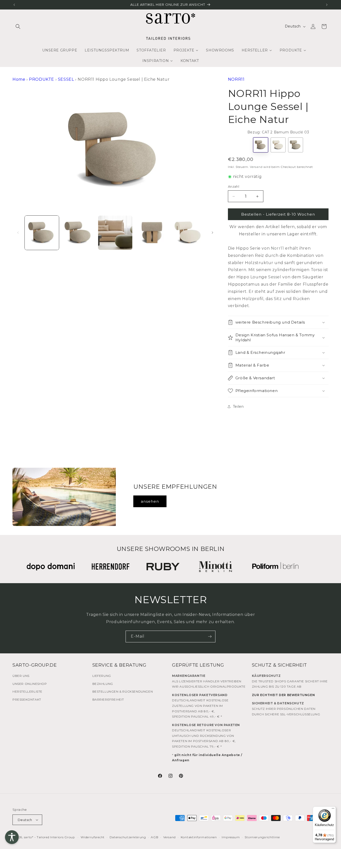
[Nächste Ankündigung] (326, 4)
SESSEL (66, 79)
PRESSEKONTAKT (26, 699)
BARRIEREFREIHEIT (108, 699)
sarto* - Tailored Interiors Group (49, 837)
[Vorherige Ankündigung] (14, 4)
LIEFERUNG (101, 676)
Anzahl (233, 186)
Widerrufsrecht (93, 837)
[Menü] (333, 810)
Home (18, 79)
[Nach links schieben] (17, 232)
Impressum (231, 837)
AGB (154, 837)
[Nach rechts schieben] (212, 232)
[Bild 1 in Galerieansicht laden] (42, 233)
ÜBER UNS (20, 676)
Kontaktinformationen (199, 837)
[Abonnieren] (209, 636)
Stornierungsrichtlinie (262, 837)
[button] (17, 26)
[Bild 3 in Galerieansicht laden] (115, 233)
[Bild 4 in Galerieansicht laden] (152, 233)
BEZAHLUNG (102, 684)
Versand (256, 167)
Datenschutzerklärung (128, 837)
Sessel (274, 277)
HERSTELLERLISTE (27, 691)
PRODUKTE (41, 79)
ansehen (150, 501)
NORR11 (236, 79)
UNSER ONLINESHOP (29, 684)
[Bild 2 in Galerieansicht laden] (78, 233)
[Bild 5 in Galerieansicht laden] (188, 233)
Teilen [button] (238, 406)
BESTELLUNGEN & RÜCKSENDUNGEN (122, 691)
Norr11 (277, 248)
